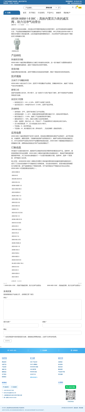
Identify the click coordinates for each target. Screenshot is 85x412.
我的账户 (67, 13)
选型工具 (4, 369)
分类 (9, 13)
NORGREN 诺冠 (34, 366)
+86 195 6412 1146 (9, 390)
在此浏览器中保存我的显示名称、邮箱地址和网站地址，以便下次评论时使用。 (31, 337)
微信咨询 (7, 387)
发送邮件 (15, 387)
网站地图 (81, 407)
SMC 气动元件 (33, 362)
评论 (5, 298)
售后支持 (60, 366)
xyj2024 (22, 25)
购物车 (58, 13)
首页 (24, 13)
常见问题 (60, 374)
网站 (4, 329)
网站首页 (4, 362)
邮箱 (44, 322)
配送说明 (60, 369)
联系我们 (4, 376)
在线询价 (60, 362)
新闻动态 (4, 371)
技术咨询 (60, 364)
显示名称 (6, 322)
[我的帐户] (73, 7)
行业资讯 (41, 13)
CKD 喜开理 (33, 369)
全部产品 (4, 364)
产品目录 (4, 366)
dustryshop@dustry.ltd (10, 392)
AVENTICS (33, 374)
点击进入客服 (71, 387)
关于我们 (32, 13)
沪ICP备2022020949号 (67, 407)
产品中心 (50, 13)
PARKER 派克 (33, 371)
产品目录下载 (61, 371)
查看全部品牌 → (34, 377)
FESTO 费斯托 (33, 364)
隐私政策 (76, 407)
